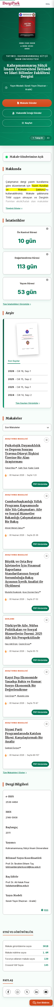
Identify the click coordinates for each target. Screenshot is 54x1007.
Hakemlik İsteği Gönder (29, 113)
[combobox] (27, 427)
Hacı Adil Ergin (11, 644)
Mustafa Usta (23, 696)
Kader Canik (33, 468)
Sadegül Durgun (12, 748)
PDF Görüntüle (40, 484)
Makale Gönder (28, 103)
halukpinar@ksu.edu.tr (17, 885)
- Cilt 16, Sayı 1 (19, 371)
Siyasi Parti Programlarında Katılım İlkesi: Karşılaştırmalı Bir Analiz (24, 735)
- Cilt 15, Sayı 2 (19, 379)
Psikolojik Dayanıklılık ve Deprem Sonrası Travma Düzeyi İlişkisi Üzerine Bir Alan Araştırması (23, 453)
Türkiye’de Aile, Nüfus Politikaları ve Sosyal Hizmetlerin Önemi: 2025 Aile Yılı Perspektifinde (23, 632)
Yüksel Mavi (10, 468)
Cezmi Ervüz (24, 644)
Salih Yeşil (22, 468)
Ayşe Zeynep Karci (30, 592)
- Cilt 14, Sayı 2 (20, 395)
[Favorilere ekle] (46, 440)
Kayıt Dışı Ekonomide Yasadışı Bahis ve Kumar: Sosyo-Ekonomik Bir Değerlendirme (23, 683)
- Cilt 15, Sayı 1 (19, 387)
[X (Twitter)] (27, 991)
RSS (46, 910)
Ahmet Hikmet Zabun (14, 528)
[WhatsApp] (17, 991)
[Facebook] (8, 991)
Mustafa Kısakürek (13, 592)
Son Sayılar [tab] (14, 361)
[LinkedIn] (36, 991)
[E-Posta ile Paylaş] (45, 991)
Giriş (48, 4)
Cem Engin (9, 696)
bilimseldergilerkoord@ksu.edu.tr (23, 867)
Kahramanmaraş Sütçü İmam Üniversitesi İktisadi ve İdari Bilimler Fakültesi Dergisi (27, 71)
